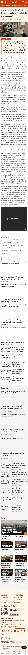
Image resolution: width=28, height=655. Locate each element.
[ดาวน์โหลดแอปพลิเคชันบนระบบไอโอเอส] (14, 610)
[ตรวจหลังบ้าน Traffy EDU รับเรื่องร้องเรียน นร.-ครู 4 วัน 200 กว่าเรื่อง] (21, 572)
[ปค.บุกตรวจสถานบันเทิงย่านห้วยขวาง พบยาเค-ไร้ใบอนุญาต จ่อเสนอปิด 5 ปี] (14, 291)
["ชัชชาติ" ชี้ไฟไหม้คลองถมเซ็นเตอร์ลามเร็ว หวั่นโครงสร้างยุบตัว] (6, 372)
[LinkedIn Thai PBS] (2, 634)
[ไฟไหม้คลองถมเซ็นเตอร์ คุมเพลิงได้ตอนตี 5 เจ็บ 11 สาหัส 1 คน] (14, 333)
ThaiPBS (22, 250)
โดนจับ (8, 248)
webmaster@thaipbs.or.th (12, 626)
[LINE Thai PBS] (15, 631)
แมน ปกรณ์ (12, 245)
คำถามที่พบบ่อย (4, 597)
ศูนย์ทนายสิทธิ (4, 245)
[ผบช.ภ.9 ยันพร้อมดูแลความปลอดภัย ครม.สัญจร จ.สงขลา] (6, 508)
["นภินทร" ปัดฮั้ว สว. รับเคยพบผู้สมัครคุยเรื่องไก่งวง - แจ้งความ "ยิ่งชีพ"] (6, 482)
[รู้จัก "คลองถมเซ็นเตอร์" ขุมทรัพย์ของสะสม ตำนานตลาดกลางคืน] (6, 357)
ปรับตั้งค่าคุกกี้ (17, 602)
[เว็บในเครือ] (2, 2)
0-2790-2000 (6, 624)
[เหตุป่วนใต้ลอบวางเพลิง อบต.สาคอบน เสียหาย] (7, 544)
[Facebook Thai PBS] (2, 631)
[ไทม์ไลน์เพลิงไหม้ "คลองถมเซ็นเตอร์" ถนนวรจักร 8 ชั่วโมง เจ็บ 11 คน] (6, 364)
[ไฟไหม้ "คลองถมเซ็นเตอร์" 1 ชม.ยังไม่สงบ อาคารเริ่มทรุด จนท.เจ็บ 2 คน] (6, 379)
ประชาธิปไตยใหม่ (17, 240)
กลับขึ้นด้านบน (21, 590)
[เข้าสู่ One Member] (26, 2)
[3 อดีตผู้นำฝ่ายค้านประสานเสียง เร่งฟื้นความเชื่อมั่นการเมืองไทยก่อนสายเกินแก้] (14, 397)
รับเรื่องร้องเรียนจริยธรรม (19, 600)
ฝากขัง (14, 248)
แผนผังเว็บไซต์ (4, 595)
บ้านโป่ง (15, 242)
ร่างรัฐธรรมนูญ (14, 250)
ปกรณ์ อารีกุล (20, 245)
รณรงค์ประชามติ (5, 250)
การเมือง (3, 19)
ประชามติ (9, 242)
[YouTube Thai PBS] (18, 631)
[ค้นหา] (5, 2)
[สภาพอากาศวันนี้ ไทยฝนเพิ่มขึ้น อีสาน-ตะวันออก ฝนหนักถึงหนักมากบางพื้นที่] (6, 350)
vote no (9, 240)
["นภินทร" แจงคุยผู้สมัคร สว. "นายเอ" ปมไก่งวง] (21, 544)
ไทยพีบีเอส (4, 253)
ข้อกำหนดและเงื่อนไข (18, 595)
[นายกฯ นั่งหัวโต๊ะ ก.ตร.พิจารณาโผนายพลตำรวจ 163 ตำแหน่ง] (6, 490)
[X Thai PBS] (5, 631)
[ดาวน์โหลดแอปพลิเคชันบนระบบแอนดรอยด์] (14, 614)
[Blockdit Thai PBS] (24, 631)
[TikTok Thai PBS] (21, 631)
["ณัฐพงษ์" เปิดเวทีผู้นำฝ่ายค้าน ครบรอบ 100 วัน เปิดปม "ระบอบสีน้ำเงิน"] (14, 421)
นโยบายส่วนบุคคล (5, 600)
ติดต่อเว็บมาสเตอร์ (18, 597)
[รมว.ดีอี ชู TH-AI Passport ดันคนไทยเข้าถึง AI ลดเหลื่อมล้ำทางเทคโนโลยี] (6, 466)
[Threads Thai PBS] (12, 631)
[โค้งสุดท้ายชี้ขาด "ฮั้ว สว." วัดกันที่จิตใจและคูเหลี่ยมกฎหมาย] (6, 474)
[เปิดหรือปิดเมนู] (23, 2)
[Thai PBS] (13, 2)
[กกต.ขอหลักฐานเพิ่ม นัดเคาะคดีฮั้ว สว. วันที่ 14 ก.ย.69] (14, 444)
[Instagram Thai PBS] (8, 631)
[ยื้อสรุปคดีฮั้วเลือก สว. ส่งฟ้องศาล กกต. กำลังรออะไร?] (7, 572)
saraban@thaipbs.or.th (20, 628)
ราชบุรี (3, 248)
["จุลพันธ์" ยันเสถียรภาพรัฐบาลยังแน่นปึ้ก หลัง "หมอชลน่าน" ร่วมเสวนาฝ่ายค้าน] (6, 499)
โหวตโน (3, 240)
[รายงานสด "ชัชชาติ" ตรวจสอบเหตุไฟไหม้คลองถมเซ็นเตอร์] (7, 558)
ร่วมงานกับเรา (4, 602)
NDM (3, 242)
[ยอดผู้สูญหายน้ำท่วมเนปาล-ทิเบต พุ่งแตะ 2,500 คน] (14, 527)
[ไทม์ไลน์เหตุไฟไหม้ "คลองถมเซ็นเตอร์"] (21, 558)
